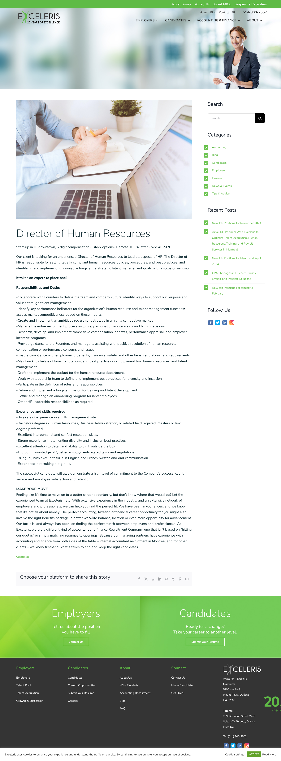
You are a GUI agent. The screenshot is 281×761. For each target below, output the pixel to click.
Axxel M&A (222, 4)
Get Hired (177, 693)
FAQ (122, 708)
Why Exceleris (129, 685)
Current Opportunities (82, 685)
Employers (219, 170)
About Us (126, 678)
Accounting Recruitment (135, 693)
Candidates (22, 557)
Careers (73, 701)
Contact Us (178, 678)
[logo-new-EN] (38, 10)
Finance (217, 178)
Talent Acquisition (27, 693)
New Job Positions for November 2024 (236, 223)
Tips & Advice (221, 193)
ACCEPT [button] (254, 754)
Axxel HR (202, 4)
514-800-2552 (255, 12)
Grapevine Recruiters (251, 4)
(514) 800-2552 (237, 736)
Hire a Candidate (182, 685)
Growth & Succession (29, 701)
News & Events (222, 186)
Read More (269, 754)
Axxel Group (181, 4)
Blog (215, 155)
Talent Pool (23, 685)
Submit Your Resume (81, 693)
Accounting (219, 147)
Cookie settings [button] (234, 754)
